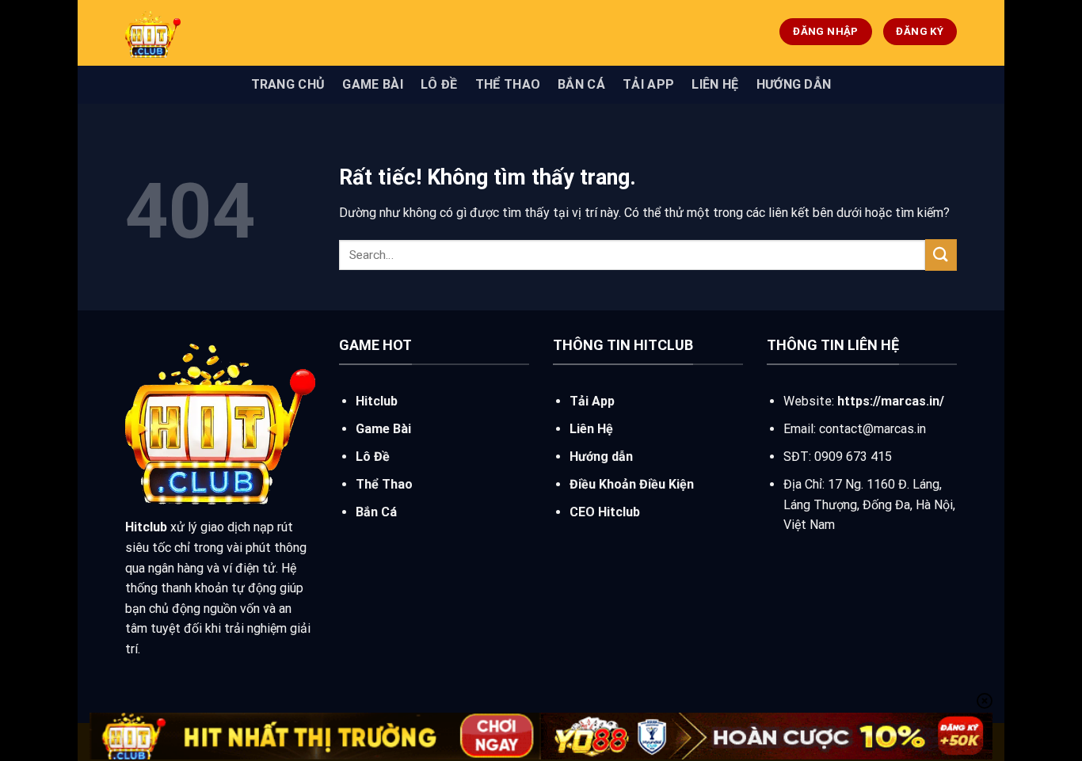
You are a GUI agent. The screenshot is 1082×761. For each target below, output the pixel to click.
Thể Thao (508, 84)
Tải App (648, 84)
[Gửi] (941, 254)
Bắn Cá (581, 84)
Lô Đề (439, 84)
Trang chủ (288, 84)
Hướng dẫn (794, 84)
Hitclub (377, 401)
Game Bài (372, 84)
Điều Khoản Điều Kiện (632, 484)
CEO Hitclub (605, 511)
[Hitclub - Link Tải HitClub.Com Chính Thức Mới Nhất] (244, 33)
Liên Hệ (714, 84)
